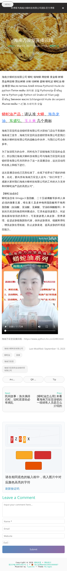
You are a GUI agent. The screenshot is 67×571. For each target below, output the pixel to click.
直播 (18, 355)
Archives (14, 379)
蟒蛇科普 (37, 563)
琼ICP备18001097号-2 (18, 565)
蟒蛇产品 (54, 45)
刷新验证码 (12, 488)
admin (11, 45)
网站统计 (47, 563)
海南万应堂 (9, 361)
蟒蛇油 (7, 355)
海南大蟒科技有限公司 (13, 348)
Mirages (48, 567)
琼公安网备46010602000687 (45, 565)
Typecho (31, 567)
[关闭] (63, 8)
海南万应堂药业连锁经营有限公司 (14, 369)
